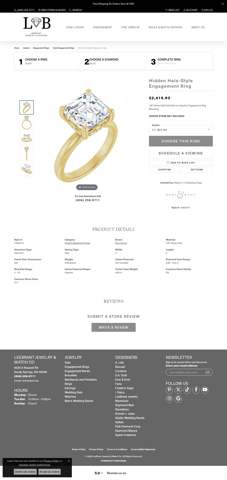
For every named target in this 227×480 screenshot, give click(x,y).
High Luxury (75, 27)
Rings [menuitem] (68, 384)
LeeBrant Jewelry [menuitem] (126, 396)
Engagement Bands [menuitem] (77, 371)
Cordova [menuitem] (120, 371)
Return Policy (78, 449)
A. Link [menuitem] (119, 362)
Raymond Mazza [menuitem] (126, 430)
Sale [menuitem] (67, 362)
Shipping (164, 169)
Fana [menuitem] (118, 384)
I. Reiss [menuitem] (120, 392)
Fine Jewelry (130, 27)
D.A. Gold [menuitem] (121, 375)
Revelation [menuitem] (122, 409)
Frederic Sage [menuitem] (124, 388)
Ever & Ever (121, 243)
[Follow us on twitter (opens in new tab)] (178, 390)
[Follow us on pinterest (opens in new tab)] (169, 390)
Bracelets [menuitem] (71, 375)
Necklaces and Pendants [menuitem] (81, 379)
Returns (197, 169)
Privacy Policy (96, 449)
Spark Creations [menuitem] (125, 435)
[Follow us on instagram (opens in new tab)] (169, 399)
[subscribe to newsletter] (208, 372)
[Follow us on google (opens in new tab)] (178, 399)
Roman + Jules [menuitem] (125, 413)
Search (28, 63)
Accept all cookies (50, 471)
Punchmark (120, 461)
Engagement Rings (41, 48)
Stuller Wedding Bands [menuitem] (130, 418)
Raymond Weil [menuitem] (124, 405)
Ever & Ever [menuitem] (122, 379)
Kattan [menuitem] (119, 422)
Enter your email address (182, 365)
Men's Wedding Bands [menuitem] (79, 401)
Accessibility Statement (143, 449)
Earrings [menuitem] (70, 388)
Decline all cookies (25, 471)
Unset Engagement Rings (63, 48)
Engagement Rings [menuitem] (77, 367)
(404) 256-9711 (88, 200)
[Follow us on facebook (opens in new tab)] (196, 390)
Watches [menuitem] (70, 396)
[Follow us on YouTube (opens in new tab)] (204, 390)
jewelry (26, 48)
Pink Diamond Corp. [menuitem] (128, 426)
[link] (24, 10)
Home (16, 48)
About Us (198, 27)
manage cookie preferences (34, 464)
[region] (87, 138)
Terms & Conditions (117, 449)
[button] (75, 10)
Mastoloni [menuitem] (121, 401)
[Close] (222, 4)
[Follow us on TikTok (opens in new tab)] (187, 390)
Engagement (102, 27)
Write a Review (113, 327)
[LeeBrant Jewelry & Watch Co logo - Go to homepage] (36, 27)
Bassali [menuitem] (120, 367)
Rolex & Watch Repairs (165, 27)
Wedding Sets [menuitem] (74, 392)
